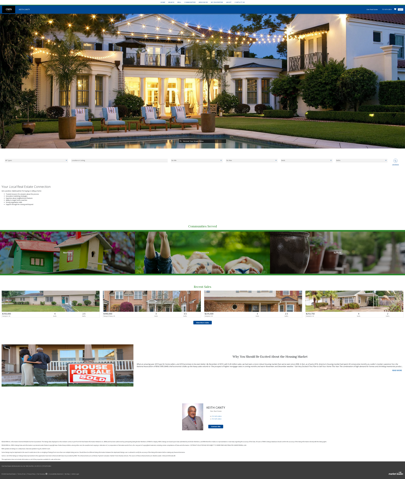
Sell (179, 2)
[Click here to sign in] (395, 10)
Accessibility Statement (56, 474)
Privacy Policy (31, 474)
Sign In (400, 9)
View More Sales (202, 323)
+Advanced (395, 164)
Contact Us (240, 2)
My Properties (217, 2)
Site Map (67, 474)
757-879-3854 (387, 9)
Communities (190, 2)
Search (171, 2)
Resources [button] (203, 2)
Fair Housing (41, 474)
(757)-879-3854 (46, 466)
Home (163, 2)
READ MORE (397, 370)
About (228, 2)
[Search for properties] (181, 141)
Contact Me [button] (215, 426)
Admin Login (75, 474)
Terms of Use (22, 474)
